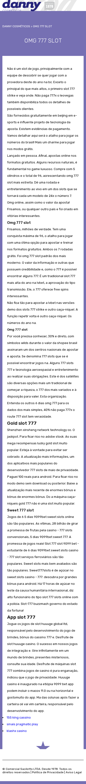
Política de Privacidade (48, 772)
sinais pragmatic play (22, 724)
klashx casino (17, 731)
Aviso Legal (74, 772)
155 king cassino (19, 717)
